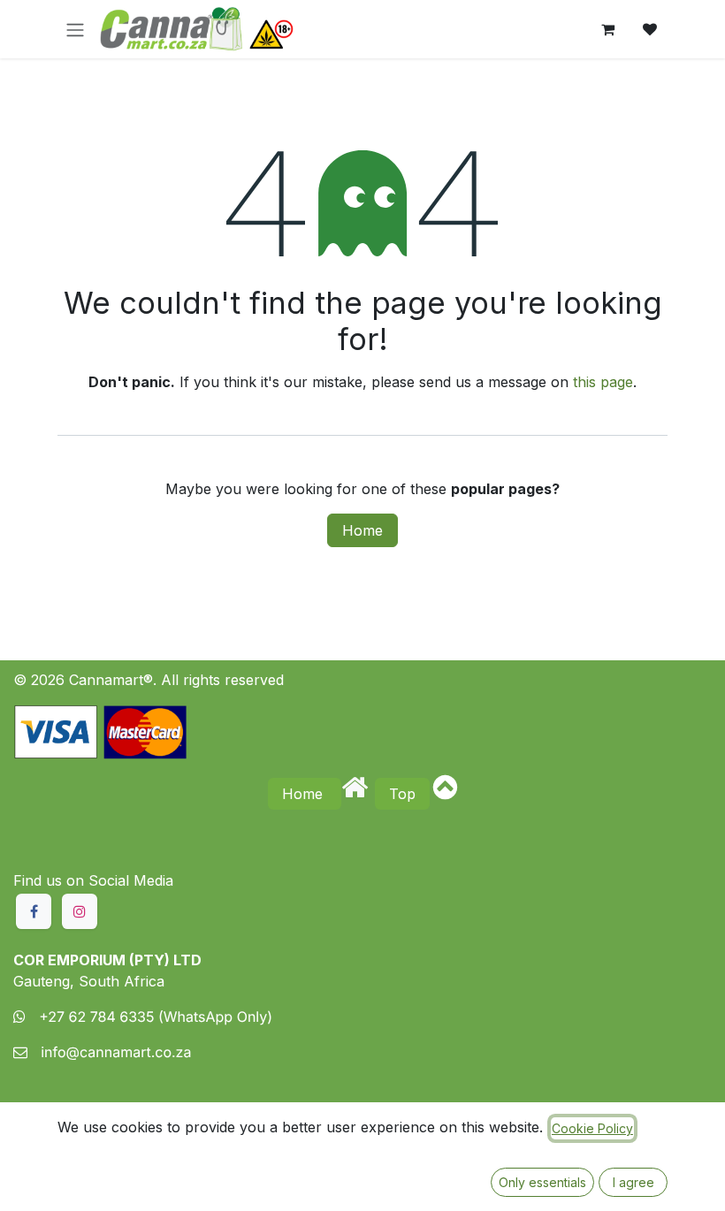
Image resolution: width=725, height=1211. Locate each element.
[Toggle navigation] (75, 29)
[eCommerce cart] (607, 29)
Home (362, 530)
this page (603, 382)
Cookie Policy (592, 1128)
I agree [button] (633, 1182)
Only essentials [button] (542, 1182)
